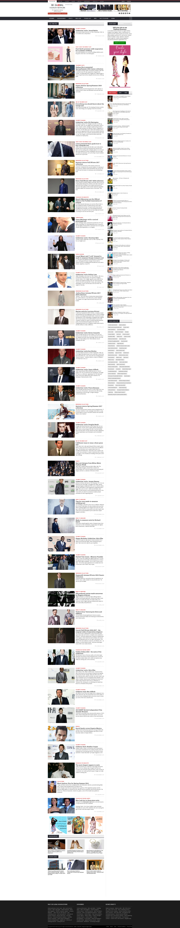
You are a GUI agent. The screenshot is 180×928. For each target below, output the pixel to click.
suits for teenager (119, 332)
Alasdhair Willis (111, 336)
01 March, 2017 (100, 416)
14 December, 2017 (100, 156)
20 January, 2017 (100, 473)
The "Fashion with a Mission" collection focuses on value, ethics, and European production (121, 246)
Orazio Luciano (126, 334)
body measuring (122, 387)
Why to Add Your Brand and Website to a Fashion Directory (122, 275)
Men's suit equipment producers (89, 912)
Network (102, 1)
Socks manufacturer (112, 387)
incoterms (118, 369)
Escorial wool (111, 369)
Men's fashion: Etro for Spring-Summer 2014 (73, 783)
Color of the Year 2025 (120, 385)
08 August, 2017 (100, 243)
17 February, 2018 (100, 94)
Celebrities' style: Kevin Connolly (88, 333)
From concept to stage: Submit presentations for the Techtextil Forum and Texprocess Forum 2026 (122, 306)
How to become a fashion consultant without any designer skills (75, 872)
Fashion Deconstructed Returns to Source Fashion (122, 156)
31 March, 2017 (100, 342)
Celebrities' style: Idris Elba (85, 670)
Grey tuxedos (111, 357)
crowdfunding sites (112, 371)
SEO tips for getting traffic (113, 341)
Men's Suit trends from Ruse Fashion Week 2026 (122, 186)
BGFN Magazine (52, 1)
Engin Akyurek (120, 343)
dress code (110, 332)
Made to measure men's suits (123, 345)
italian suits (119, 336)
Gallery (73, 1)
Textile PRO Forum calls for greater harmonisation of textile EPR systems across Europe (121, 119)
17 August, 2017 (100, 229)
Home (107, 926)
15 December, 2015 (100, 700)
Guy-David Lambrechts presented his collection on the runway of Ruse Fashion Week (122, 239)
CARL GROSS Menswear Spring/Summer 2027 (122, 164)
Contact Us (95, 1)
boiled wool (126, 352)
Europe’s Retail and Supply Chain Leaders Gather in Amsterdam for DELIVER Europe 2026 (122, 171)
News (95, 18)
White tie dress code (123, 355)
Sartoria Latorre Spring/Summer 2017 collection (89, 407)
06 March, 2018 (100, 78)
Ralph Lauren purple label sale (114, 327)
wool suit (119, 334)
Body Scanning (111, 364)
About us (79, 1)
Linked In (125, 13)
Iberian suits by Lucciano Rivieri (87, 311)
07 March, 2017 (100, 396)
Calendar (67, 1)
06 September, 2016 (99, 545)
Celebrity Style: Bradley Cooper (87, 747)
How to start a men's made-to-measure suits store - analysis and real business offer (95, 872)
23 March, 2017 (100, 361)
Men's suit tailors (91, 908)
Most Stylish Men (104, 18)
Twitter (121, 13)
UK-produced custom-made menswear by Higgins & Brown (89, 594)
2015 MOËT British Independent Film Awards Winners (89, 711)
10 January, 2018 (100, 111)
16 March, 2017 (100, 379)
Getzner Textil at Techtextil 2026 (120, 208)
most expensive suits (112, 362)
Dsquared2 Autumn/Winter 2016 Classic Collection (90, 576)
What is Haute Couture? (120, 392)
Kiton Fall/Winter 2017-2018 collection (90, 181)
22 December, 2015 (100, 685)
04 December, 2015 (100, 735)
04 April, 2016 (101, 620)
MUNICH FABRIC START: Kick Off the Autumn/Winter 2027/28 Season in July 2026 (121, 149)
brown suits (126, 327)
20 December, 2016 (100, 514)
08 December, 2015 (100, 718)
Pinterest (123, 13)
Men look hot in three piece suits (87, 800)
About (111, 926)
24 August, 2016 (100, 566)
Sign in (123, 1)
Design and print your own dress (124, 383)
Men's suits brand (121, 364)
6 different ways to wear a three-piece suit (89, 443)
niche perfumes (111, 390)
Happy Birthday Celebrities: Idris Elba (89, 538)
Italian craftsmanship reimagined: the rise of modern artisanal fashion (122, 298)
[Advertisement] (90, 887)
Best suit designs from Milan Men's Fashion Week (88, 464)
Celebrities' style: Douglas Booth (87, 424)
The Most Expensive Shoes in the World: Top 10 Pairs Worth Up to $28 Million (75, 852)
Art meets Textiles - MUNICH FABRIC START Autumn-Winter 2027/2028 (121, 126)
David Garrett (124, 341)
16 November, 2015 (99, 774)
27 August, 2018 (100, 35)
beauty (126, 332)
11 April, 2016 (101, 605)
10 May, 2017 (101, 287)
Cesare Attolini (111, 334)
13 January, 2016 (100, 661)
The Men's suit (87, 18)
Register (129, 1)
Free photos (110, 385)
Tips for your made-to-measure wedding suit (87, 502)
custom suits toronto (112, 325)
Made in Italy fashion (122, 373)
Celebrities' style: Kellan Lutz (86, 274)
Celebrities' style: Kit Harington (87, 122)
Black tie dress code (112, 355)
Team (115, 926)
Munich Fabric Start (127, 369)
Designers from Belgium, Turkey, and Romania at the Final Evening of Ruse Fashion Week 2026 (121, 261)
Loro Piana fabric (121, 329)
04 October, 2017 (100, 192)
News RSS (79, 926)
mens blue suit (122, 338)
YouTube (129, 13)
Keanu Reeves (111, 345)
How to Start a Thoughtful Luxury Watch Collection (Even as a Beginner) (56, 852)
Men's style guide (56, 909)
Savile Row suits (122, 348)
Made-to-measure (110, 908)
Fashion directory (65, 909)
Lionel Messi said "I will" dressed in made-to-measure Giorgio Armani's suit (90, 257)
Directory (60, 1)
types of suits (118, 352)
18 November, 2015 (99, 755)
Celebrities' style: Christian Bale (87, 238)
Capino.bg (110, 392)
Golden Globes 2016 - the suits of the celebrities (88, 652)
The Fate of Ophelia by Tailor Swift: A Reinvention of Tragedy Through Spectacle (122, 313)
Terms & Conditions (122, 926)
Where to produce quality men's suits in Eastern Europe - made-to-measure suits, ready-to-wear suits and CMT (56, 872)
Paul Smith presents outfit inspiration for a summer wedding (89, 49)
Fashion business (61, 18)
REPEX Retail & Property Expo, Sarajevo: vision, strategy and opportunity (122, 283)
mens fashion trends (112, 348)
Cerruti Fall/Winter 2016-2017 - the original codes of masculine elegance (89, 631)
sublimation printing (123, 371)
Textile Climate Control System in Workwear (120, 193)
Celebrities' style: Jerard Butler (87, 30)
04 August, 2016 (100, 583)
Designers (51, 18)
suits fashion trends (112, 380)
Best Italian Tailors (120, 359)
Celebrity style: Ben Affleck (85, 692)
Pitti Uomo (126, 357)
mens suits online (123, 362)
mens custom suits (120, 350)
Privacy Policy (129, 926)
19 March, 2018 (100, 56)
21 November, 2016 (99, 528)
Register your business (120, 42)
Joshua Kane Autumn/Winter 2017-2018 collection (88, 294)
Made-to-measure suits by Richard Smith (88, 521)
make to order (127, 336)
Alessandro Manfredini (124, 366)
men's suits (59, 908)
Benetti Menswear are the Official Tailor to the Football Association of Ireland (89, 200)
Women (113, 18)
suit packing (110, 352)
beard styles (127, 376)
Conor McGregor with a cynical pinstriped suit (87, 220)
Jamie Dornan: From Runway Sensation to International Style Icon (122, 134)
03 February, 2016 (100, 646)
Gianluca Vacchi (111, 343)
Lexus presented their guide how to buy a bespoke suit (88, 144)
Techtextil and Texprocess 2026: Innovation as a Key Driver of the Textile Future (122, 290)
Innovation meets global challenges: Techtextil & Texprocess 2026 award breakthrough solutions (121, 268)
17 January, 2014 (100, 794)
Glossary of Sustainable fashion (115, 376)
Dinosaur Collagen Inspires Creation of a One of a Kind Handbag (122, 141)
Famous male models (112, 366)
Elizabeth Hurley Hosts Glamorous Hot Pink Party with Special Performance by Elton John (122, 216)
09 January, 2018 (100, 138)
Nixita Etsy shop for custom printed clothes (117, 394)
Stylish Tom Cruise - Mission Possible (89, 557)
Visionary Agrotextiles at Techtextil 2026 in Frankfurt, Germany (122, 231)
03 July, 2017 (101, 266)
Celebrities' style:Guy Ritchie (86, 351)
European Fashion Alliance (123, 390)
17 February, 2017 (100, 457)
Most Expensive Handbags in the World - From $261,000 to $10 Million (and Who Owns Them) (95, 852)
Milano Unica (111, 359)
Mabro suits (118, 357)
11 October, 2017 (100, 173)
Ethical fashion (111, 383)
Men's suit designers (85, 909)
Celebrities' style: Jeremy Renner (87, 481)
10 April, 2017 (101, 303)
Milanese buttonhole (112, 338)
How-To (70, 18)
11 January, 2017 (100, 495)
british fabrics (111, 350)
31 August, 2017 (100, 213)
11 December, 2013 (100, 811)
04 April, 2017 (101, 327)
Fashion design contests (124, 380)
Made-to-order (118, 908)
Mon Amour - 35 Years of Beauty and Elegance (121, 179)
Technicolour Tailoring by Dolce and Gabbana (89, 612)
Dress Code (78, 18)
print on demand (111, 373)
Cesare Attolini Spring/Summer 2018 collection (89, 86)
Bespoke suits (128, 918)
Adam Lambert (122, 325)
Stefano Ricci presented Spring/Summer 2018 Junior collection (89, 68)
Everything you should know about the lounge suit (90, 105)
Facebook (119, 13)
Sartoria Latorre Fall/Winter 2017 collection (87, 163)
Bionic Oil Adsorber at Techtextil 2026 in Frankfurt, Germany (122, 223)
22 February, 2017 (100, 435)
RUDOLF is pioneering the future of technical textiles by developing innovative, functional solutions (122, 201)
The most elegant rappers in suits (88, 765)
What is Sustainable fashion (114, 378)
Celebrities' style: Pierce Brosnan (87, 388)
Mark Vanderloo (111, 329)
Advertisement (87, 1)
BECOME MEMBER (127, 23)
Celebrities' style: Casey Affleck (87, 369)
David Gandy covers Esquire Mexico (89, 728)
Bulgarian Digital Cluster (87, 926)
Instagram (127, 13)
